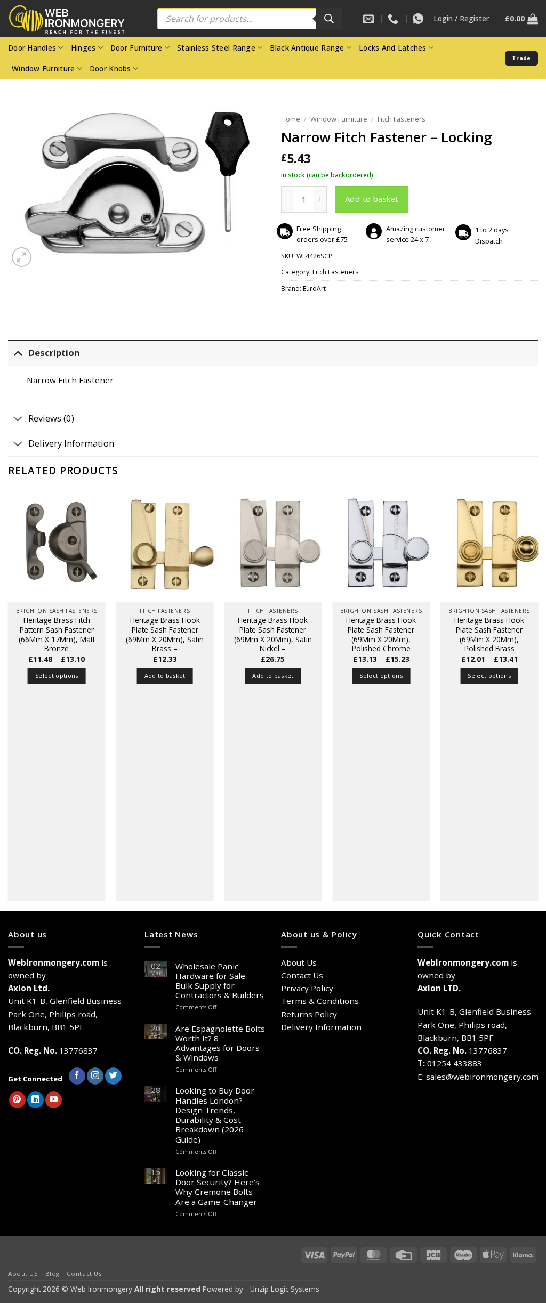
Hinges (83, 48)
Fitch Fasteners (401, 119)
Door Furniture (136, 48)
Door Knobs (110, 68)
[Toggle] (18, 353)
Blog (52, 1273)
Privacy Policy (307, 988)
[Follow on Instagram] (95, 1076)
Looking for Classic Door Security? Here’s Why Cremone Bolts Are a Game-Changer (217, 1187)
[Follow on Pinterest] (17, 1099)
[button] (461, 18)
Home (290, 119)
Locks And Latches (393, 48)
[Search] (329, 18)
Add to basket (372, 198)
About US (23, 1273)
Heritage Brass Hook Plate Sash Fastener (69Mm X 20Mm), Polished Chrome (381, 634)
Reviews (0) (51, 418)
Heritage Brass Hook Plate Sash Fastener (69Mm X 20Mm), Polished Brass (489, 634)
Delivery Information (71, 443)
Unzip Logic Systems (284, 1289)
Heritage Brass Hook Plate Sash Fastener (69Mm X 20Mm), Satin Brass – (165, 634)
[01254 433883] (394, 18)
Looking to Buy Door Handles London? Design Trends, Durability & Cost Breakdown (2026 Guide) (214, 1115)
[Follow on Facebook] (77, 1076)
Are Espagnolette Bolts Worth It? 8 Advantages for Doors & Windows (220, 1043)
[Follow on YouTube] (53, 1099)
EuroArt (314, 288)
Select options (56, 675)
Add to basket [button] (165, 675)
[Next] (537, 699)
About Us (299, 962)
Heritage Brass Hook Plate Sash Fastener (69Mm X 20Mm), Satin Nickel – (273, 634)
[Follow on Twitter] (113, 1076)
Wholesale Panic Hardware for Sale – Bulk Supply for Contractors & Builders (219, 980)
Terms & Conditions (320, 1001)
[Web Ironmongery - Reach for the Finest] (74, 19)
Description (54, 352)
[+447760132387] (419, 18)
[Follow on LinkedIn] (35, 1099)
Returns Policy (309, 1014)
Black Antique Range (307, 48)
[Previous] (9, 699)
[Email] (369, 18)
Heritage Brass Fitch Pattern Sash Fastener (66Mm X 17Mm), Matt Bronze (57, 634)
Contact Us (302, 975)
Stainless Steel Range (216, 48)
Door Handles (32, 48)
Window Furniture (43, 68)
